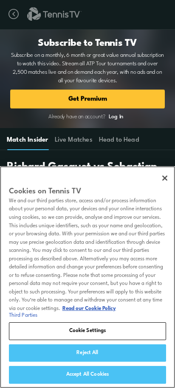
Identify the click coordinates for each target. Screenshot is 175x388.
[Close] (164, 178)
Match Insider (27, 140)
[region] (87, 277)
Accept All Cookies (87, 374)
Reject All (87, 352)
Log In (116, 117)
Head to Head (119, 140)
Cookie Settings (87, 330)
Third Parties (23, 315)
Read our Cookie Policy (89, 308)
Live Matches (73, 140)
